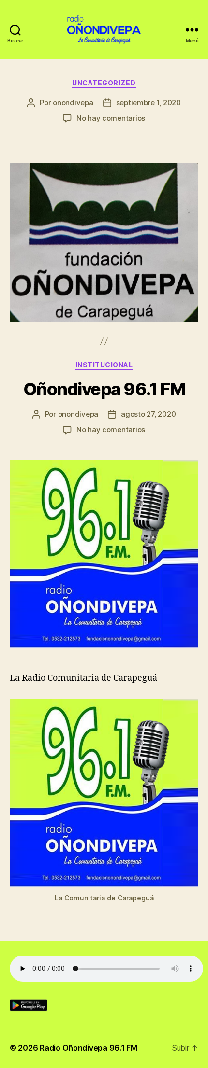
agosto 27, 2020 (148, 414)
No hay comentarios (110, 118)
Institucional (104, 365)
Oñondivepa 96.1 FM (104, 389)
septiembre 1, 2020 (148, 102)
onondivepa (73, 102)
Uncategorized (104, 83)
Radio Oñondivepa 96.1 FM (88, 1048)
